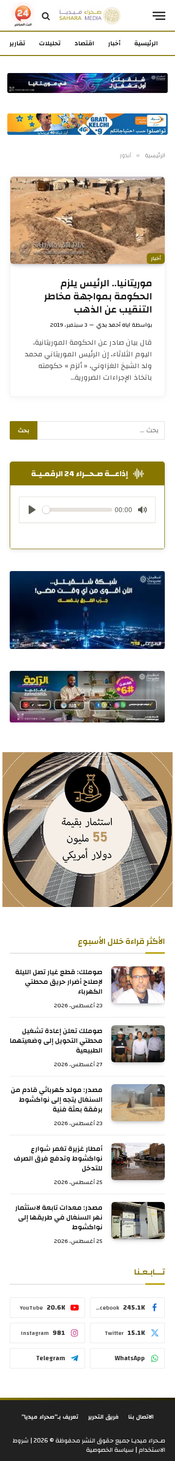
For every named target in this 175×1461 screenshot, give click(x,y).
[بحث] (46, 16)
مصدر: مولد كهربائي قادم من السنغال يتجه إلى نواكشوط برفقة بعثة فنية (57, 1100)
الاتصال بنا (141, 1416)
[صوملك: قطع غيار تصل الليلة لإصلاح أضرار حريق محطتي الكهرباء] (138, 984)
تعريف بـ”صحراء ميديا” (49, 1416)
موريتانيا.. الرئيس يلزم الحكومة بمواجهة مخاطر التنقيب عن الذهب (98, 296)
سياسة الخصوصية (110, 1450)
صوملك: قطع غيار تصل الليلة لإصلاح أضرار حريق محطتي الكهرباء (59, 982)
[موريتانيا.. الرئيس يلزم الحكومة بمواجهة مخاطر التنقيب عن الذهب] (87, 220)
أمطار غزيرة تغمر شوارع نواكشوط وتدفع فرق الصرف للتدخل (58, 1159)
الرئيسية (146, 43)
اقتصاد (84, 43)
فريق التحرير (103, 1416)
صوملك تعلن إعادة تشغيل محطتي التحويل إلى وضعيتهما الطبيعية (56, 1041)
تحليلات (50, 43)
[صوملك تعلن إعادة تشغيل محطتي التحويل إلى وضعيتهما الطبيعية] (138, 1043)
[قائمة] (159, 16)
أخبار (114, 43)
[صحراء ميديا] (90, 16)
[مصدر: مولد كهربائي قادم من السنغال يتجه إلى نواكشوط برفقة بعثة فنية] (138, 1102)
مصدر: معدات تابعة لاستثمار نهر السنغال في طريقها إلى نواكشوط (59, 1218)
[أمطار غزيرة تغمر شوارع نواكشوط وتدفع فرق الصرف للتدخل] (138, 1161)
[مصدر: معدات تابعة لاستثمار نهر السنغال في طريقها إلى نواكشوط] (138, 1220)
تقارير (17, 43)
